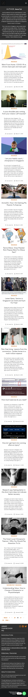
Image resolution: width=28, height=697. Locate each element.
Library (4, 626)
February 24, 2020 (19, 421)
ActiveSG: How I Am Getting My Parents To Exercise (14, 204)
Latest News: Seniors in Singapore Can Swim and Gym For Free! (14, 300)
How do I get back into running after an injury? (14, 444)
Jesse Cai (10, 86)
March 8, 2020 (19, 273)
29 (14, 617)
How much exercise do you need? (14, 400)
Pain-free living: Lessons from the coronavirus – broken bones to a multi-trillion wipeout (14, 351)
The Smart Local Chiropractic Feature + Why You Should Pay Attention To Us (14, 541)
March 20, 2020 (19, 86)
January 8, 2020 (19, 612)
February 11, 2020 (19, 465)
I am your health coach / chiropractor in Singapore (14, 159)
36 (3, 620)
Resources (14, 61)
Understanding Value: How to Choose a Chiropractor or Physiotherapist (14, 590)
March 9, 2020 (19, 225)
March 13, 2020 (19, 180)
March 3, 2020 (19, 375)
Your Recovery (7, 628)
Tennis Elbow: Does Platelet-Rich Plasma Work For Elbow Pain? (14, 250)
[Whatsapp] (24, 693)
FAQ (2, 630)
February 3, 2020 (19, 514)
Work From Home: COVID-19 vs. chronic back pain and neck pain (14, 65)
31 (20, 617)
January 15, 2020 (19, 563)
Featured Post (11, 585)
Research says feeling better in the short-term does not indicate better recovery (14, 492)
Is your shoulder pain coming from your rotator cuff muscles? (14, 112)
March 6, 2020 (19, 324)
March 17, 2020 (19, 133)
